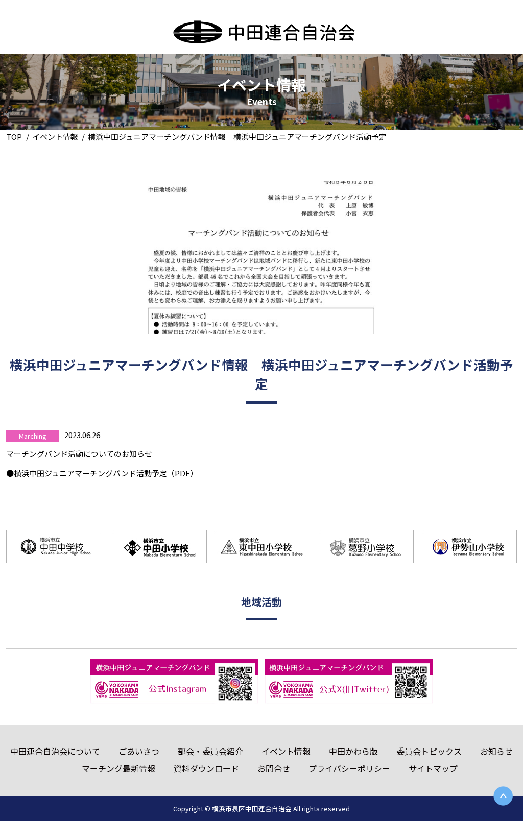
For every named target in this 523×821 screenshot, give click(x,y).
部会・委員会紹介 (210, 751)
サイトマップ (433, 768)
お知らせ (496, 751)
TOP (14, 136)
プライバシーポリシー (349, 768)
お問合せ (273, 768)
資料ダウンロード (206, 768)
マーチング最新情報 (118, 768)
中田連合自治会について (55, 751)
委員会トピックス (429, 751)
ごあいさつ (138, 751)
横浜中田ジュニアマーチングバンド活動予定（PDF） (106, 473)
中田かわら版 (353, 751)
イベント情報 (55, 136)
